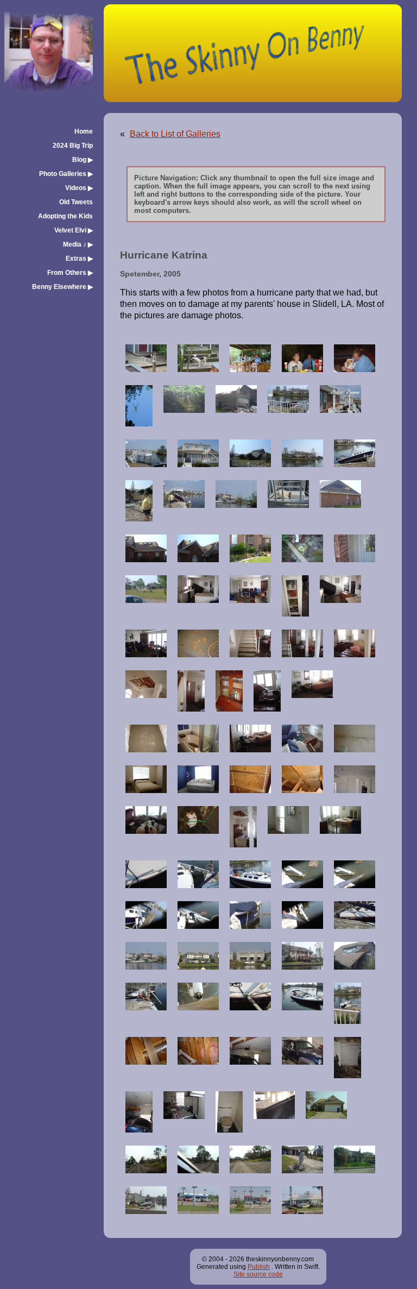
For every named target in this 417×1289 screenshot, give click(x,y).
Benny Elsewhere (62, 287)
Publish (259, 1267)
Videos (79, 188)
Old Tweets (76, 202)
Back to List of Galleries (175, 134)
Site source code (258, 1274)
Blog (82, 160)
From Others (70, 272)
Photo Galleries (66, 174)
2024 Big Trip (73, 145)
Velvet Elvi (73, 230)
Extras (79, 258)
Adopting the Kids (65, 216)
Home (83, 131)
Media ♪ (78, 244)
